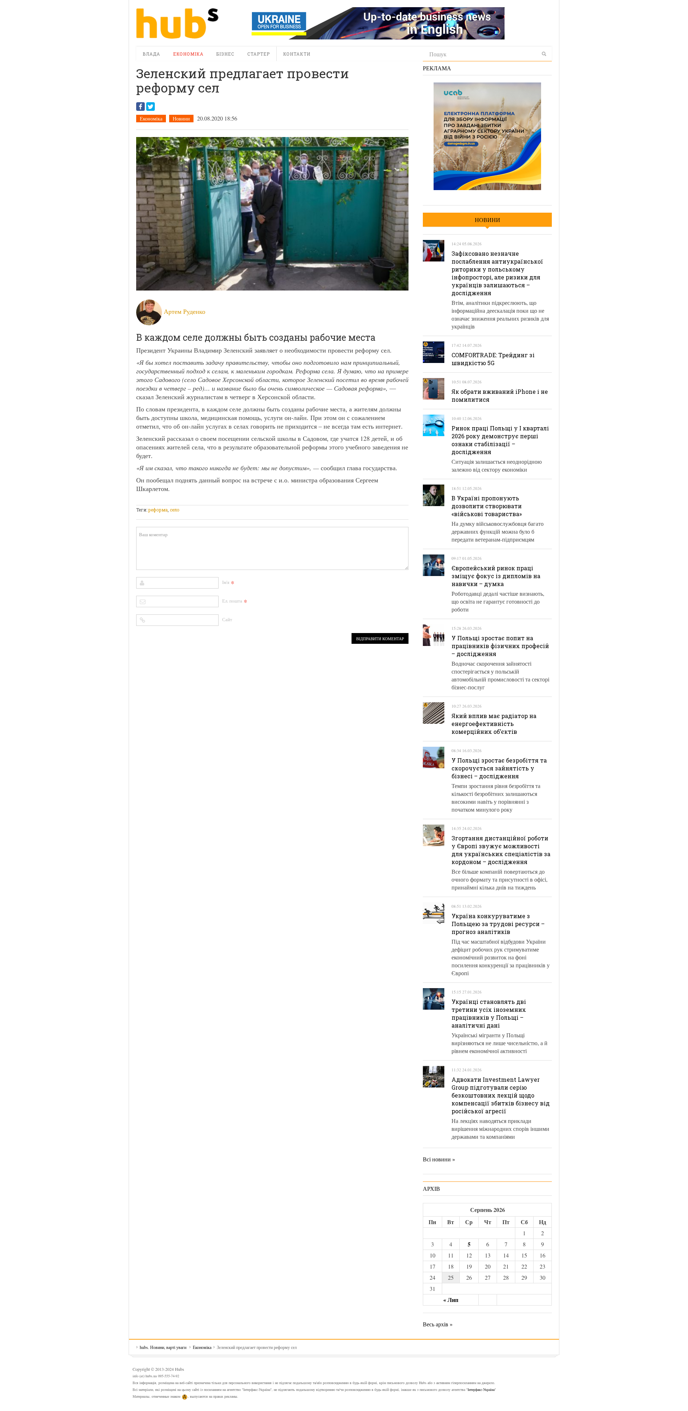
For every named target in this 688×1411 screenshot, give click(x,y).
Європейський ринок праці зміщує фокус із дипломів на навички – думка (496, 575)
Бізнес (225, 54)
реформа (158, 510)
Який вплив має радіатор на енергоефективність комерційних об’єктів (494, 723)
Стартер (258, 54)
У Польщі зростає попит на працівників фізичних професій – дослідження (500, 645)
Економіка (188, 54)
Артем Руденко (184, 311)
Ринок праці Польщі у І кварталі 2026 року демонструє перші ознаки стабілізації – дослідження (500, 440)
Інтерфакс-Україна (481, 1389)
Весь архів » (438, 1324)
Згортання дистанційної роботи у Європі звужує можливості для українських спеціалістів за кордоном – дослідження (501, 849)
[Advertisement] (266, 500)
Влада (151, 54)
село (175, 510)
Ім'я (225, 582)
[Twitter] (150, 106)
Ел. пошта (232, 601)
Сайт (227, 619)
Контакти (296, 54)
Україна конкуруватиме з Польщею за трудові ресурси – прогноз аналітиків (498, 923)
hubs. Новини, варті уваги (177, 23)
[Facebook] (140, 106)
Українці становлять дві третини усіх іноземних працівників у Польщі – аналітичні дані (489, 1013)
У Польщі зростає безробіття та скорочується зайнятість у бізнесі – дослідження (499, 768)
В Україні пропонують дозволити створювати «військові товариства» (487, 506)
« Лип (450, 1300)
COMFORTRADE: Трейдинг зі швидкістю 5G (493, 359)
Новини (181, 118)
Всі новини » (439, 1159)
